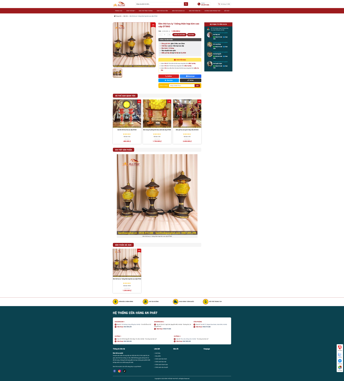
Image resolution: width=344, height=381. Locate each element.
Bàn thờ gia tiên (162, 10)
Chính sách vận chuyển (161, 367)
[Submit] (186, 4)
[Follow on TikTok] (124, 371)
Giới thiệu (157, 353)
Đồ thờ (226, 10)
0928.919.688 (218, 46)
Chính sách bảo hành (161, 359)
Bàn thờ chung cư (178, 10)
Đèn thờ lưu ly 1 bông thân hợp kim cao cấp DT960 (127, 279)
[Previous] (113, 122)
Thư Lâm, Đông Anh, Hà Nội (188, 339)
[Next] (201, 122)
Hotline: (205, 4)
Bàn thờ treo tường (146, 10)
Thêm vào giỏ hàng (179, 34)
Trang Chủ (118, 10)
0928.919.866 (218, 37)
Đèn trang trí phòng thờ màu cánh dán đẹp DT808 (157, 130)
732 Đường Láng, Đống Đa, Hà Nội (130, 324)
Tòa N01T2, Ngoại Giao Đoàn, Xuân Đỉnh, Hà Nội (213, 324)
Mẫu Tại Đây (192, 63)
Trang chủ (118, 16)
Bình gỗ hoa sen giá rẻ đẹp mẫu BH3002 (187, 130)
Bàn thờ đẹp (130, 10)
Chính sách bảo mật (160, 361)
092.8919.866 (218, 56)
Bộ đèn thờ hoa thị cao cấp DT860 (127, 130)
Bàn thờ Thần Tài (194, 10)
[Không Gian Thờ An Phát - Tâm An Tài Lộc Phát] (123, 4)
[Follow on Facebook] (114, 371)
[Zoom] (115, 65)
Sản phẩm (158, 356)
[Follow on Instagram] (119, 371)
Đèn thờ (125, 16)
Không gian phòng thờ (212, 10)
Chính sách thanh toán (161, 364)
